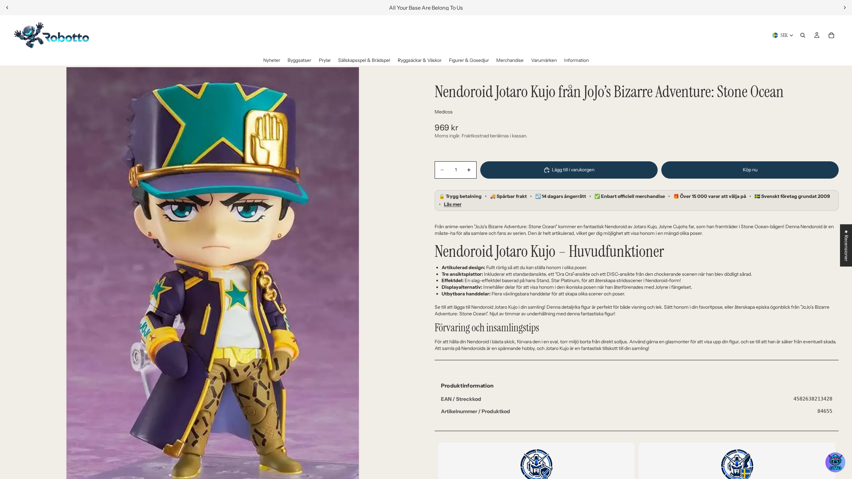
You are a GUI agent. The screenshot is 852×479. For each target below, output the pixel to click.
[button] (835, 462)
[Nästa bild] (844, 7)
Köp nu (750, 170)
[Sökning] (802, 35)
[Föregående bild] (7, 7)
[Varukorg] (831, 35)
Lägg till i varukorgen (573, 170)
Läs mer (453, 204)
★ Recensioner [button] (846, 245)
